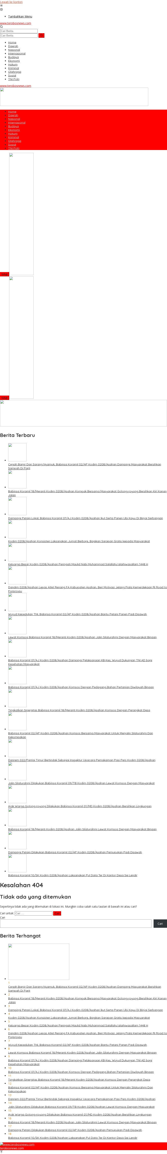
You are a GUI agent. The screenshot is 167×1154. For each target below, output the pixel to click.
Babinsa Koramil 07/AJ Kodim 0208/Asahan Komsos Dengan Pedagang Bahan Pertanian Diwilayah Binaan (81, 687)
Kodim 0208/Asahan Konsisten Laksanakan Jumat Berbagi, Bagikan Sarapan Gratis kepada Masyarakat (79, 541)
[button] (41, 35)
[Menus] (1, 6)
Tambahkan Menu (20, 16)
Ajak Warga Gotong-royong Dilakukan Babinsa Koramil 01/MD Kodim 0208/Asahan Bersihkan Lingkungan (80, 806)
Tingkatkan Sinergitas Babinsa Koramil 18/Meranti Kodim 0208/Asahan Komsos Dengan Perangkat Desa (79, 710)
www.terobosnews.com (15, 23)
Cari (2, 917)
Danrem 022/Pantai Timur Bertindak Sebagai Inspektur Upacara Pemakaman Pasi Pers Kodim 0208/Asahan (81, 760)
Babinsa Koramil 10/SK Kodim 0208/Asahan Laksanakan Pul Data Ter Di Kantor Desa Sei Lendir (72, 875)
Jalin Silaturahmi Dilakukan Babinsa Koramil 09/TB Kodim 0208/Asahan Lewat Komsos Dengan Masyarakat (81, 783)
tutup (5, 274)
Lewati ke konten (11, 2)
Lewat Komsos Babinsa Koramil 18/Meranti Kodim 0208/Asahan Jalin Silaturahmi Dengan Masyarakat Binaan (82, 637)
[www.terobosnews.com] (17, 1144)
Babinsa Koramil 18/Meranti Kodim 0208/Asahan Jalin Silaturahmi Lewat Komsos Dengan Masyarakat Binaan (82, 829)
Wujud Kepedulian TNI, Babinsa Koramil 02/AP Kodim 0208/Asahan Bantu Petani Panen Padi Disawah (77, 614)
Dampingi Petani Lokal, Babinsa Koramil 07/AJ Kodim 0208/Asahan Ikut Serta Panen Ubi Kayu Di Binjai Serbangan (85, 518)
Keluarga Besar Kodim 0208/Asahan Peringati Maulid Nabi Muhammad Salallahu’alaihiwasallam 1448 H (78, 564)
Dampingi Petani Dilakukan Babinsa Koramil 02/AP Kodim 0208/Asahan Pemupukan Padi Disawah (75, 852)
